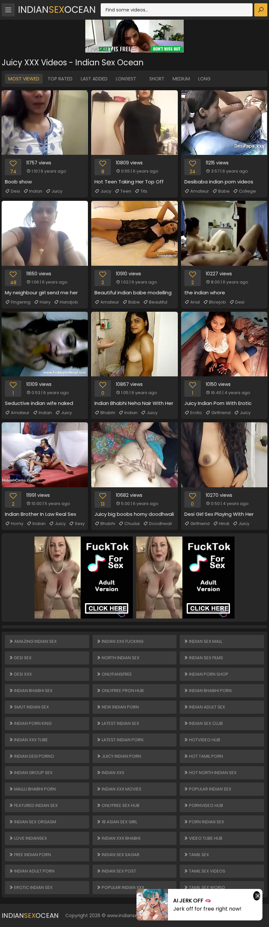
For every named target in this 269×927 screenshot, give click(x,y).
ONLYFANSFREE (116, 674)
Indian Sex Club (205, 723)
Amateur (199, 191)
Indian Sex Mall (205, 641)
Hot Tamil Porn (205, 756)
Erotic (196, 413)
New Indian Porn (120, 707)
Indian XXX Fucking (122, 641)
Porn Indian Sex (206, 822)
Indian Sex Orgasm (34, 822)
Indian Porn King (32, 723)
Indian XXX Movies (121, 789)
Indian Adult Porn (33, 871)
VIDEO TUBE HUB (205, 838)
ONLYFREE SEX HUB (120, 805)
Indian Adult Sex (206, 707)
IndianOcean (57, 9)
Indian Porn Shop (208, 674)
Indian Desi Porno (33, 756)
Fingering (21, 302)
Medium (181, 78)
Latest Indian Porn (122, 740)
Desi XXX (22, 674)
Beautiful (158, 302)
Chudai (132, 523)
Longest (126, 78)
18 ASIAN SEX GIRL (119, 822)
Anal (195, 302)
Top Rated (60, 78)
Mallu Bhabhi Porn (34, 789)
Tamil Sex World (206, 887)
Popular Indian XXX (122, 887)
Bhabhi (107, 413)
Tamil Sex (198, 855)
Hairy (45, 302)
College (247, 191)
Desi (15, 191)
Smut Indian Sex (31, 707)
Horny (17, 523)
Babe (224, 191)
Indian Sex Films (205, 658)
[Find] (260, 9)
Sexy (80, 523)
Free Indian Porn (32, 855)
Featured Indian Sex (35, 805)
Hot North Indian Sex (212, 772)
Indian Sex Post (118, 871)
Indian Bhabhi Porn (210, 690)
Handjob (69, 302)
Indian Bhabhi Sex (32, 690)
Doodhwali (160, 523)
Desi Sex (22, 658)
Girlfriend (221, 413)
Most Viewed (23, 78)
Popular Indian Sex (209, 789)
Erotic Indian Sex (32, 887)
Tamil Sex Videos (206, 871)
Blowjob (217, 302)
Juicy (57, 191)
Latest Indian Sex (120, 723)
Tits (143, 191)
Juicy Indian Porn (121, 756)
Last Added (94, 78)
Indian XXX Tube (30, 740)
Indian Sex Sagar (120, 855)
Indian (35, 191)
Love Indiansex (30, 838)
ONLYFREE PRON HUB (122, 690)
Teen (125, 191)
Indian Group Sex (32, 772)
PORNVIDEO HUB (205, 805)
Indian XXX (112, 772)
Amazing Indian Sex (35, 641)
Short (156, 78)
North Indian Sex (120, 658)
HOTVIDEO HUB (204, 740)
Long (204, 78)
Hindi (224, 523)
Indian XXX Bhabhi (120, 838)
